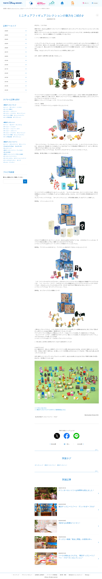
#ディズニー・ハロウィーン (10, 111)
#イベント (6, 107)
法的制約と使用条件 (39, 574)
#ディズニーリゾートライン (10, 156)
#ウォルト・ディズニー (9, 162)
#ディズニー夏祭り (8, 109)
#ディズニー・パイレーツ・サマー (12, 128)
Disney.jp (87, 574)
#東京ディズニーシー (62, 465)
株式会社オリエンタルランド (75, 574)
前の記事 (53, 444)
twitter (57, 436)
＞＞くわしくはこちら (41, 408)
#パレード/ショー (21, 113)
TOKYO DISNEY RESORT (12, 3)
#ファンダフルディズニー (10, 160)
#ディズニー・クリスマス (10, 113)
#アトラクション (17, 117)
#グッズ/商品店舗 (8, 117)
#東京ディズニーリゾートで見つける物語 (13, 154)
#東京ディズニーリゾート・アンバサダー (13, 150)
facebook (67, 436)
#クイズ (19, 160)
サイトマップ (16, 574)
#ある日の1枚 (18, 146)
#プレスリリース (14, 144)
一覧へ (68, 444)
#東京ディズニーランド (50, 465)
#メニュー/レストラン (19, 115)
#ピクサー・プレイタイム (16, 124)
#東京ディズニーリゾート (10, 142)
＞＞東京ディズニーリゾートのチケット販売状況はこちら (50, 409)
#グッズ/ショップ (39, 465)
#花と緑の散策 (7, 152)
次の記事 (79, 444)
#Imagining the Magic (9, 146)
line (76, 436)
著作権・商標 (63, 574)
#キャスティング (7, 148)
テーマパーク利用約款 (52, 574)
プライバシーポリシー (27, 574)
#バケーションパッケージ (20, 158)
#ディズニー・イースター (16, 107)
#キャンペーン (22, 144)
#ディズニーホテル (8, 158)
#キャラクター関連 (8, 115)
